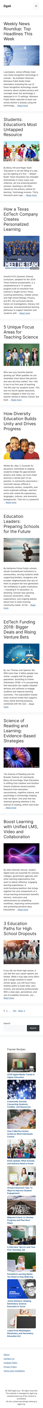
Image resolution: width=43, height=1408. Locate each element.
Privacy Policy (10, 1367)
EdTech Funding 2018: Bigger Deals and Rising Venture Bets (20, 629)
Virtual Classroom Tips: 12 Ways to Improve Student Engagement (19, 1191)
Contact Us (9, 1358)
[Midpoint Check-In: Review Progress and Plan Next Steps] (21, 1205)
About (6, 1354)
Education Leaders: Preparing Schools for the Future (21, 524)
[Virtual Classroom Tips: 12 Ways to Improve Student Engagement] (21, 1176)
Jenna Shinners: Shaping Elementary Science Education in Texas (19, 1304)
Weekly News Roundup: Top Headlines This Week (18, 31)
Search (7, 1023)
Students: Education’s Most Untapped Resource (20, 127)
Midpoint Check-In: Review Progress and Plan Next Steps (20, 1220)
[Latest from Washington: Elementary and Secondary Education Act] (21, 1318)
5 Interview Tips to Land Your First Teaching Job (21, 1248)
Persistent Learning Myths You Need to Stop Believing (20, 1275)
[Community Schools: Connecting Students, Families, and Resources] (21, 1089)
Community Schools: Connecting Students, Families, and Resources (19, 1104)
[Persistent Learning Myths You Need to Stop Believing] (21, 1262)
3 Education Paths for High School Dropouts (20, 928)
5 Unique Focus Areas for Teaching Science (21, 331)
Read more (22, 105)
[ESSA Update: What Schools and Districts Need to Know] (21, 1149)
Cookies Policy (10, 1363)
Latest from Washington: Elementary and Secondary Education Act (20, 1333)
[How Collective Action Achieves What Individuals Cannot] (21, 1119)
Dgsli (7, 6)
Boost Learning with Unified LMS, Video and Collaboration (21, 829)
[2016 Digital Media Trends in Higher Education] (21, 1062)
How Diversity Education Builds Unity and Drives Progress (20, 421)
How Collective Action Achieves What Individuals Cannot (20, 1134)
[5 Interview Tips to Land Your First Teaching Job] (21, 1235)
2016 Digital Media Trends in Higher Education (21, 1075)
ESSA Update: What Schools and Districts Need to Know (20, 1162)
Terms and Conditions (14, 1371)
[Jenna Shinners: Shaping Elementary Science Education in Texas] (21, 1289)
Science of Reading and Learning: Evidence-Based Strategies (20, 730)
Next (21, 1011)
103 (15, 1011)
